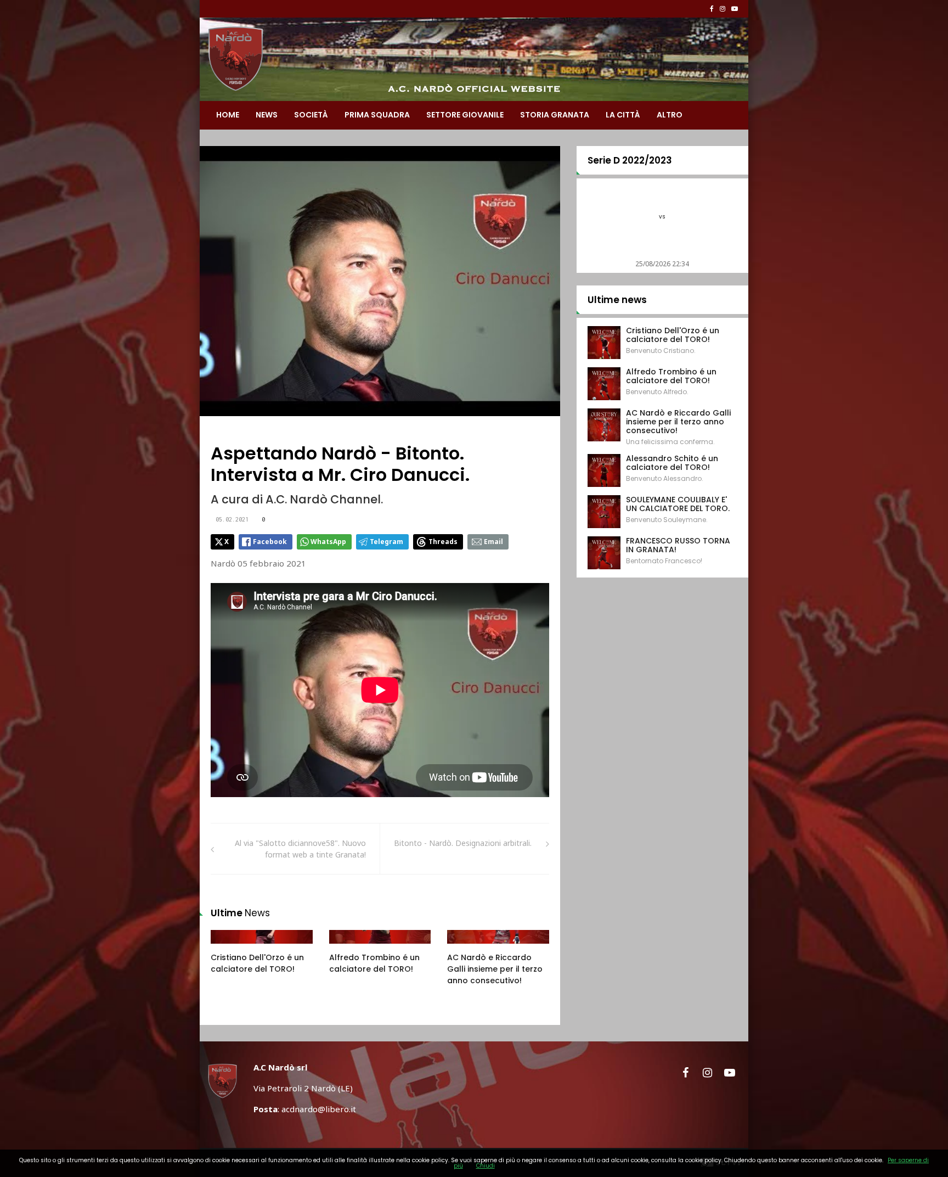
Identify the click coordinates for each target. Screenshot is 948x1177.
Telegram (386, 541)
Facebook (270, 541)
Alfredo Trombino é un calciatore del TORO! (374, 963)
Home (227, 114)
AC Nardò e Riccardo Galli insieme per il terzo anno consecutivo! (495, 969)
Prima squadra (377, 114)
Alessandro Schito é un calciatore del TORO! (672, 463)
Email (493, 541)
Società (311, 114)
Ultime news (617, 299)
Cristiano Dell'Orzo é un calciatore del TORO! (257, 963)
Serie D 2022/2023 (630, 160)
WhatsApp (328, 541)
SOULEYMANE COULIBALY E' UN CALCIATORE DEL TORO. (678, 504)
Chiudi (485, 1166)
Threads (443, 541)
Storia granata (554, 114)
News (267, 114)
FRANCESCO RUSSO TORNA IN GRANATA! (678, 545)
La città (623, 114)
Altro (669, 114)
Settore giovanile (465, 114)
